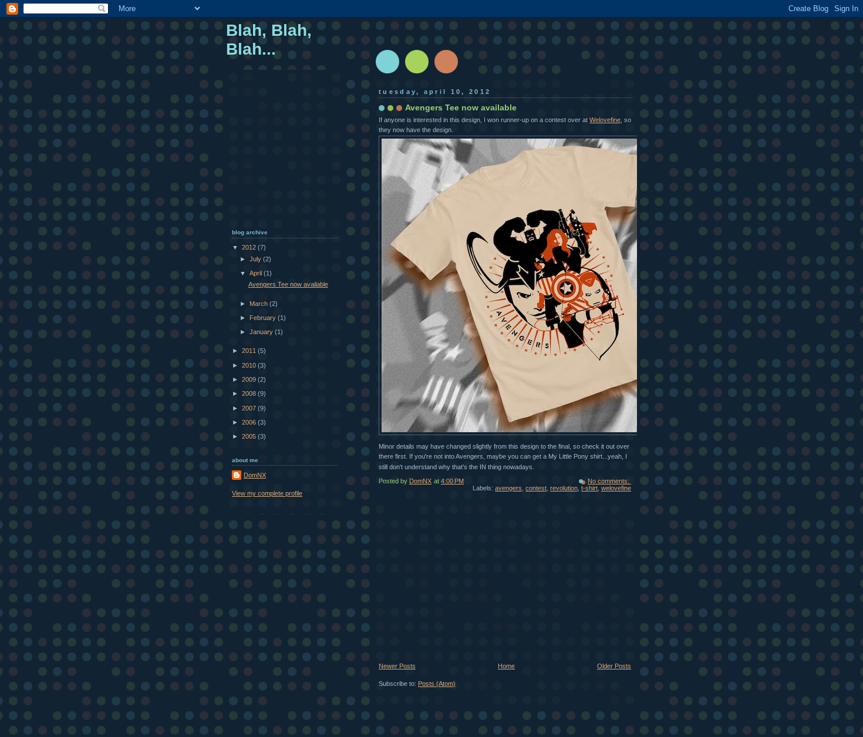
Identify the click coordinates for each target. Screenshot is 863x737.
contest (536, 488)
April (257, 273)
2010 (250, 365)
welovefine (616, 488)
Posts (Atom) (437, 683)
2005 (250, 436)
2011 (250, 350)
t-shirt (589, 488)
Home (506, 665)
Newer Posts (397, 665)
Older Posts (614, 665)
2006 (250, 422)
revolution (564, 488)
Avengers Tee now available (461, 107)
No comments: (609, 480)
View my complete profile (267, 493)
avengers (508, 488)
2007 (250, 408)
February (264, 317)
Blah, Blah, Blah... (269, 39)
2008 (250, 393)
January (262, 331)
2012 (250, 247)
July (256, 259)
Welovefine (605, 119)
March (259, 303)
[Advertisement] (467, 581)
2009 (250, 379)
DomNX (255, 475)
